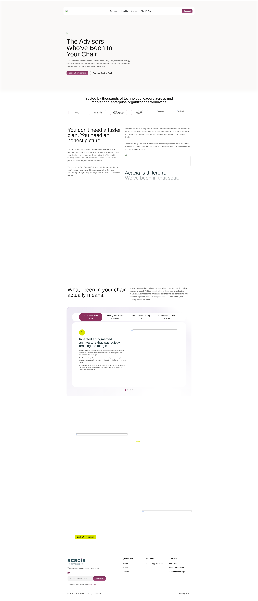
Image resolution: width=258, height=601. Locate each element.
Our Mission (174, 564)
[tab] (90, 317)
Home (125, 564)
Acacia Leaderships (177, 572)
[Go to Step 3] (130, 390)
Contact (126, 572)
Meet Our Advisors (176, 568)
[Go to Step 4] (132, 390)
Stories (125, 568)
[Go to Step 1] (125, 390)
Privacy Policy (184, 593)
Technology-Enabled (154, 564)
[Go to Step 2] (127, 390)
